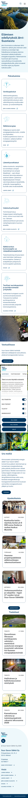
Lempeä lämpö (5, 778)
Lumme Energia (5, 772)
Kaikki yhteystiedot (6, 765)
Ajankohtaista (14, 608)
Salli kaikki (14, 420)
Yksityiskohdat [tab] (15, 374)
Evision (3, 783)
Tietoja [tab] (24, 374)
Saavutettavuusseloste (20, 796)
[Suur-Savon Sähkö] (4, 3)
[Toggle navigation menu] (25, 4)
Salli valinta (14, 424)
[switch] (24, 404)
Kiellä (14, 429)
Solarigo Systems (6, 786)
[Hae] (20, 3)
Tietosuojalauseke (7, 796)
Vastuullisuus (7, 361)
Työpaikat (6, 492)
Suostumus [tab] (5, 374)
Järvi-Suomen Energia (7, 775)
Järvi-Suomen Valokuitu (8, 781)
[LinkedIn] (3, 741)
